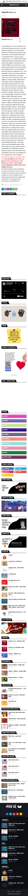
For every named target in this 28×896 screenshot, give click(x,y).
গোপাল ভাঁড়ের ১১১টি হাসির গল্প (15, 561)
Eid (9, 184)
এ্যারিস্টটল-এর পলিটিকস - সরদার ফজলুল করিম (17, 726)
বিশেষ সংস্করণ (7, 457)
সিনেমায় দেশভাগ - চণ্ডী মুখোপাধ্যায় (15, 790)
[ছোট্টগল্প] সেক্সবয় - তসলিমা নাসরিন (16, 567)
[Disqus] (14, 215)
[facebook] (7, 468)
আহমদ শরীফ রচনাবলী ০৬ (13, 772)
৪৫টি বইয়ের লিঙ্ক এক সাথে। (14, 580)
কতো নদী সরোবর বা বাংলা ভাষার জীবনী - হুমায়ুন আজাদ (17, 749)
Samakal (3, 185)
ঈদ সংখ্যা (10, 185)
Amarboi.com (14, 5)
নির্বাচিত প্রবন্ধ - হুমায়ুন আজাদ (14, 736)
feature (16, 184)
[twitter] (20, 468)
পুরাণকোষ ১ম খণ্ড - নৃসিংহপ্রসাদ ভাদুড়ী (16, 641)
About (13, 891)
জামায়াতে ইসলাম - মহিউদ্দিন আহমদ (16, 830)
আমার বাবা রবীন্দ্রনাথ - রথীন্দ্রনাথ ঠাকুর (16, 664)
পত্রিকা (14, 185)
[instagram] (7, 472)
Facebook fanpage (12, 161)
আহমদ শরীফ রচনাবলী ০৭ (13, 766)
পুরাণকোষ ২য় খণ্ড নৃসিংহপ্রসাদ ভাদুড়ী (16, 647)
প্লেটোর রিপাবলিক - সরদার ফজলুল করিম (16, 718)
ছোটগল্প (6, 434)
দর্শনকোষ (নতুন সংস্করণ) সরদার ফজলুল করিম (16, 713)
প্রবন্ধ (5, 452)
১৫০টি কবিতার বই (12, 574)
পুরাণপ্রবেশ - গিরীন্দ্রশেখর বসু (14, 653)
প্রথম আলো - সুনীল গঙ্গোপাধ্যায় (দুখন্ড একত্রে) (16, 594)
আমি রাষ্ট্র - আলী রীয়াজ (13, 836)
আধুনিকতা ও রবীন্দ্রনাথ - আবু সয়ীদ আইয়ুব (17, 671)
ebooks (6, 184)
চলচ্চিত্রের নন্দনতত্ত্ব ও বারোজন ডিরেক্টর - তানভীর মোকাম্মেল (17, 797)
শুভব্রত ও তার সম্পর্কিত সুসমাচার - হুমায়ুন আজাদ (17, 743)
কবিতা (6, 430)
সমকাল (6, 9)
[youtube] (20, 472)
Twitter (20, 159)
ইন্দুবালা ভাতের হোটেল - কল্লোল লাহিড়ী (17, 586)
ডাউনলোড (7, 443)
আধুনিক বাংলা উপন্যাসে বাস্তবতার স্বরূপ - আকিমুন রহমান (17, 824)
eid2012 (12, 184)
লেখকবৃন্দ (10, 555)
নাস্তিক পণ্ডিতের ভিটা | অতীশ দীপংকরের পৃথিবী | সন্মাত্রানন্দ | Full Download (16, 606)
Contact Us (18, 891)
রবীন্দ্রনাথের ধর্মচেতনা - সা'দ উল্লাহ (15, 677)
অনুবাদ (6, 416)
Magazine (21, 184)
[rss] (7, 475)
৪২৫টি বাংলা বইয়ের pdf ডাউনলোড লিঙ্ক (16, 599)
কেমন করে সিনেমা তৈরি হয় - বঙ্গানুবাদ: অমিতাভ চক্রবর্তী (16, 784)
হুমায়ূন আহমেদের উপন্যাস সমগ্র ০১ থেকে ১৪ (17, 613)
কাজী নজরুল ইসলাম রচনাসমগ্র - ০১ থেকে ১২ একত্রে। (17, 689)
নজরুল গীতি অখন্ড (12, 701)
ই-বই (7, 185)
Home (2, 9)
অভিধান (6, 420)
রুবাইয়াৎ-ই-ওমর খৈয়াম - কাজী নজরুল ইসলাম (16, 696)
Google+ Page (12, 163)
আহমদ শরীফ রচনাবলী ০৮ (13, 760)
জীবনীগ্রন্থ (6, 439)
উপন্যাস (6, 425)
